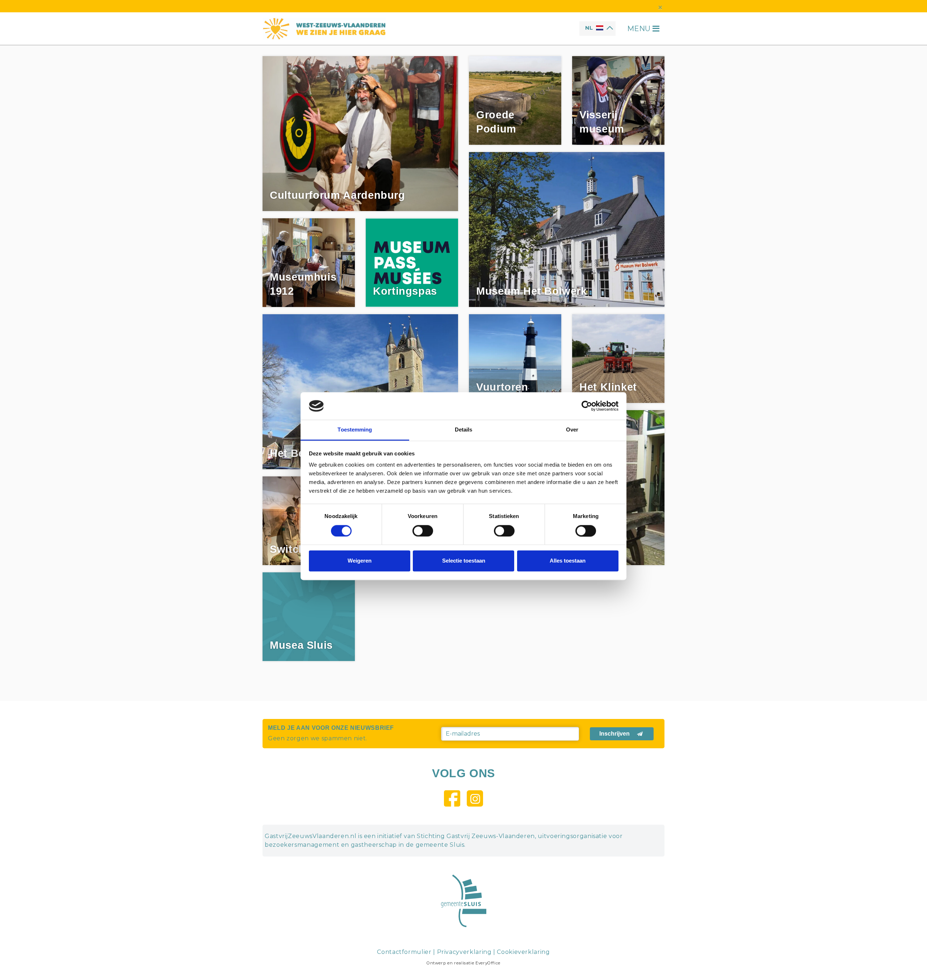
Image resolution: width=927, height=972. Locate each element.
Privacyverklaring (464, 951)
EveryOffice (487, 962)
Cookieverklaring (523, 951)
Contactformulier (404, 951)
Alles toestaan (568, 561)
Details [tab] (464, 430)
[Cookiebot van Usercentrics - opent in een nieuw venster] (586, 405)
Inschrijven (614, 734)
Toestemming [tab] (354, 430)
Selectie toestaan (463, 561)
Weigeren (360, 561)
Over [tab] (572, 430)
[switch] (422, 531)
